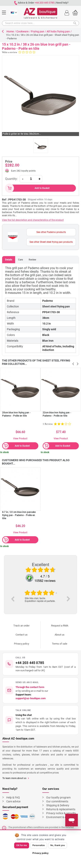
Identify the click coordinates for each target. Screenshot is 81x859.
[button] (40, 720)
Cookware (22, 31)
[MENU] (5, 6)
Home (10, 31)
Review (32, 259)
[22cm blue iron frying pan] (61, 388)
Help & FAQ (13, 797)
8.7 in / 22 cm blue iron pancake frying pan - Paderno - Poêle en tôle (19, 515)
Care (20, 259)
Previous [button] (12, 598)
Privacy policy (21, 643)
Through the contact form (30, 687)
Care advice (13, 801)
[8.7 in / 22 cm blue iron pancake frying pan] (20, 487)
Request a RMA (59, 625)
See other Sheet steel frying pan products (51, 242)
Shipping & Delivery (57, 805)
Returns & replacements (60, 809)
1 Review (48, 423)
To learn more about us (14, 778)
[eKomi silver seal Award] (29, 578)
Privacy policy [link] (40, 853)
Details (8, 259)
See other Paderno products (51, 232)
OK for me (21, 845)
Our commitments (57, 801)
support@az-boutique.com (31, 698)
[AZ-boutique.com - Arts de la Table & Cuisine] (40, 13)
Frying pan (37, 31)
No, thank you (57, 845)
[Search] (76, 23)
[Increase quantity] (39, 178)
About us (59, 634)
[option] (40, 596)
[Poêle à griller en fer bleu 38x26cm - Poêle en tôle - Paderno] (40, 145)
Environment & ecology (60, 817)
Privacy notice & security (61, 813)
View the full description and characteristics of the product (33, 220)
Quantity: (11, 179)
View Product (20, 438)
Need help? (61, 2)
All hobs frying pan (58, 31)
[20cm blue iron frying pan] (20, 388)
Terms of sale (59, 643)
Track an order (21, 625)
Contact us (22, 634)
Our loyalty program (58, 797)
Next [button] (68, 598)
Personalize (38, 845)
